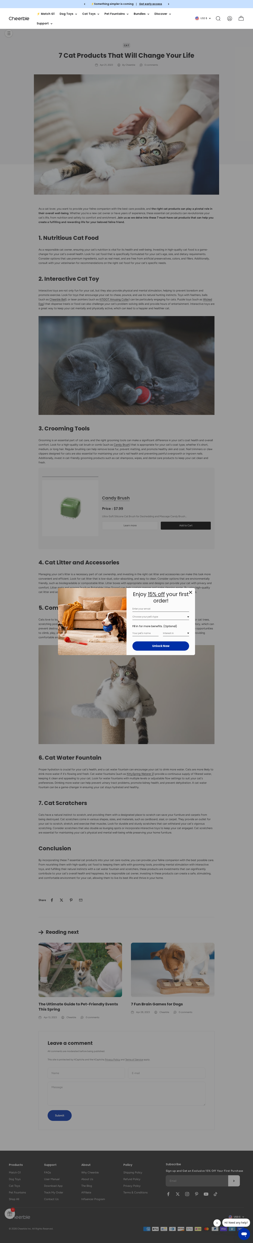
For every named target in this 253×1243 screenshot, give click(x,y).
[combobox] (160, 617)
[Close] (190, 592)
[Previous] (84, 4)
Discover (160, 14)
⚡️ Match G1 (45, 14)
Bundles (140, 14)
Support (43, 23)
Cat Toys (89, 14)
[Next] (168, 4)
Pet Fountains (114, 14)
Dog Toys (66, 14)
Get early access (150, 4)
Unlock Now (160, 646)
